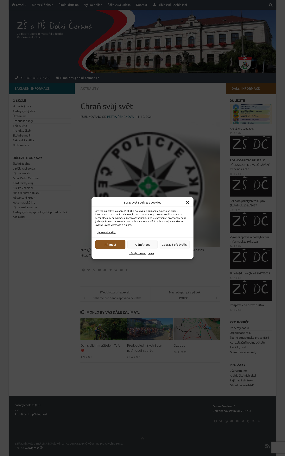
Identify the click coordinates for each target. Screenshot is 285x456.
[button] (188, 203)
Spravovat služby (106, 232)
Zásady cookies (137, 253)
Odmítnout (142, 244)
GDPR (151, 253)
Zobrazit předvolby (174, 244)
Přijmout (110, 244)
